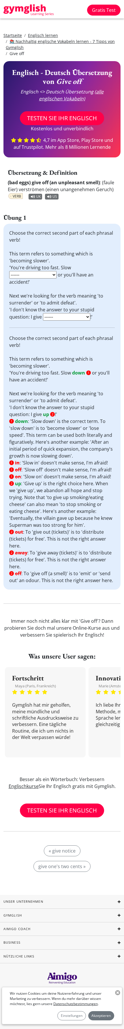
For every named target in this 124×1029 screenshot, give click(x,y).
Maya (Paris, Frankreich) (35, 685)
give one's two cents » (62, 866)
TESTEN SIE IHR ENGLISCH (62, 118)
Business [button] (11, 942)
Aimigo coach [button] (17, 929)
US (54, 196)
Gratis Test (104, 10)
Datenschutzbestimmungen (75, 1003)
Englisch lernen (43, 35)
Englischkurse (24, 786)
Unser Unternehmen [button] (23, 901)
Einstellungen (71, 1015)
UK (38, 196)
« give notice (62, 851)
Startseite (12, 35)
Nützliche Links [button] (19, 956)
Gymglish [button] (12, 915)
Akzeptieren (101, 1015)
